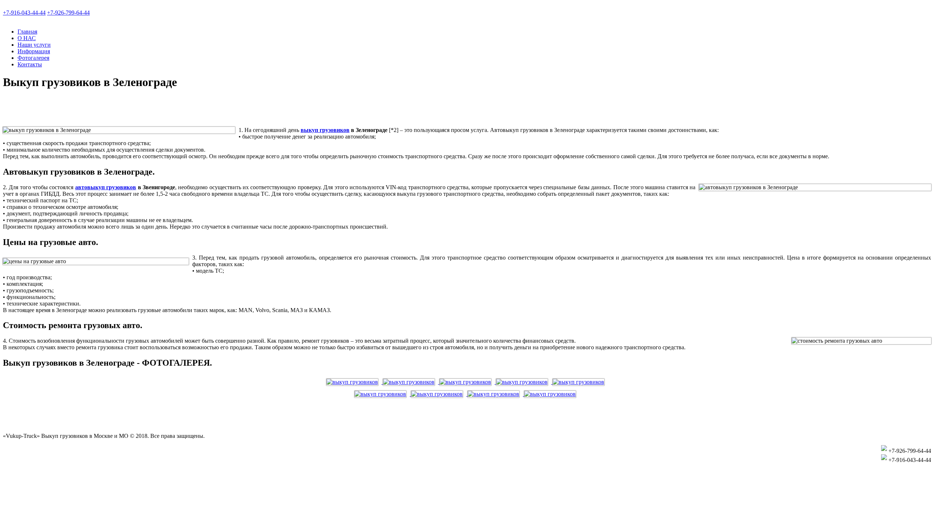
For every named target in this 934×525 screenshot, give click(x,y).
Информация (34, 51)
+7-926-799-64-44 (68, 12)
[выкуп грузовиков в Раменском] (551, 394)
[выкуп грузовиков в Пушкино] (439, 394)
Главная (27, 31)
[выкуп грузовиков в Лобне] (355, 382)
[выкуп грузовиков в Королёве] (580, 382)
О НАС (27, 38)
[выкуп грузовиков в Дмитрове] (468, 382)
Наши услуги (34, 45)
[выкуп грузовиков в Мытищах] (383, 394)
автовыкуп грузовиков (105, 187)
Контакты (30, 64)
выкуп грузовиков (325, 130)
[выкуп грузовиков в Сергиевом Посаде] (411, 382)
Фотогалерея (33, 58)
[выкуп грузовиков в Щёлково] (496, 394)
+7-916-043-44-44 (24, 12)
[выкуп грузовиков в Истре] (524, 382)
